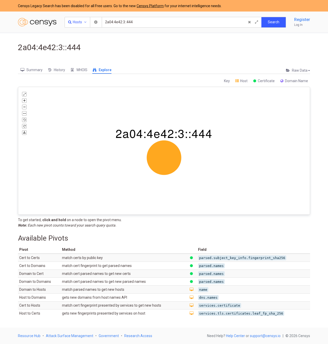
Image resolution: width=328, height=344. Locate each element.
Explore (104, 70)
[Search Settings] (96, 22)
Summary (34, 70)
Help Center (235, 336)
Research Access (138, 336)
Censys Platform (150, 6)
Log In (298, 25)
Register (302, 19)
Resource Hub (29, 336)
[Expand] (256, 22)
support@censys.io (265, 336)
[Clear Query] (249, 22)
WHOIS (81, 70)
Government (109, 336)
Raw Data (299, 70)
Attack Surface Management (69, 336)
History (59, 70)
